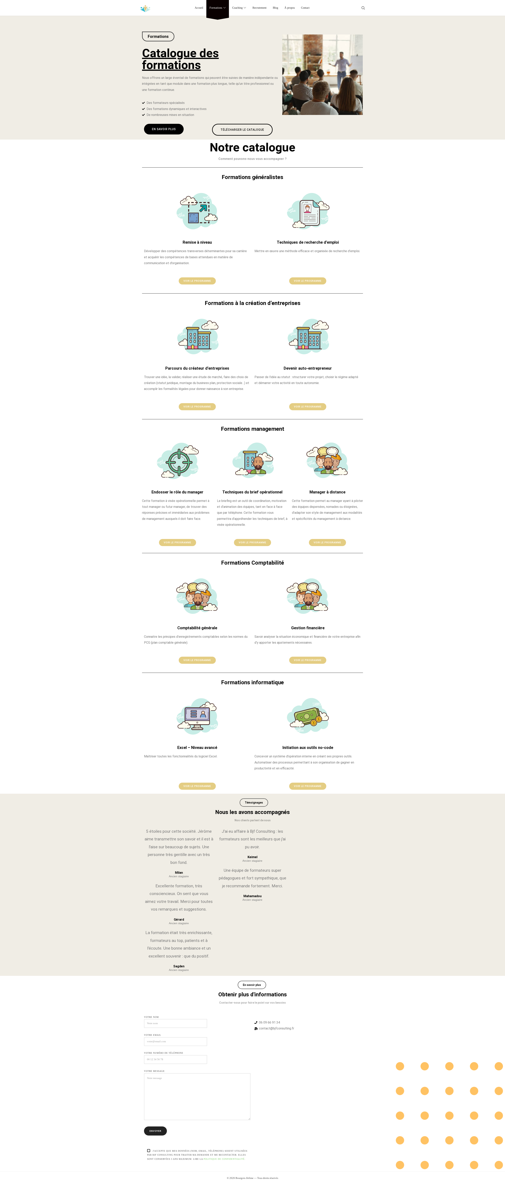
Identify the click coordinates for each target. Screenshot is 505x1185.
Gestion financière (308, 628)
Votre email (152, 1035)
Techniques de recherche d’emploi (308, 242)
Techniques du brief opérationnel (252, 492)
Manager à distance (327, 492)
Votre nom (151, 1017)
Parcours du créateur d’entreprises (197, 368)
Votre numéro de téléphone (163, 1053)
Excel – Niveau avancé (197, 747)
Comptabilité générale (197, 628)
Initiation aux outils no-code (307, 747)
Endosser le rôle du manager (177, 492)
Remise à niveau (197, 242)
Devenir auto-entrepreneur (308, 368)
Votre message (154, 1071)
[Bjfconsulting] (145, 8)
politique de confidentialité (224, 1159)
